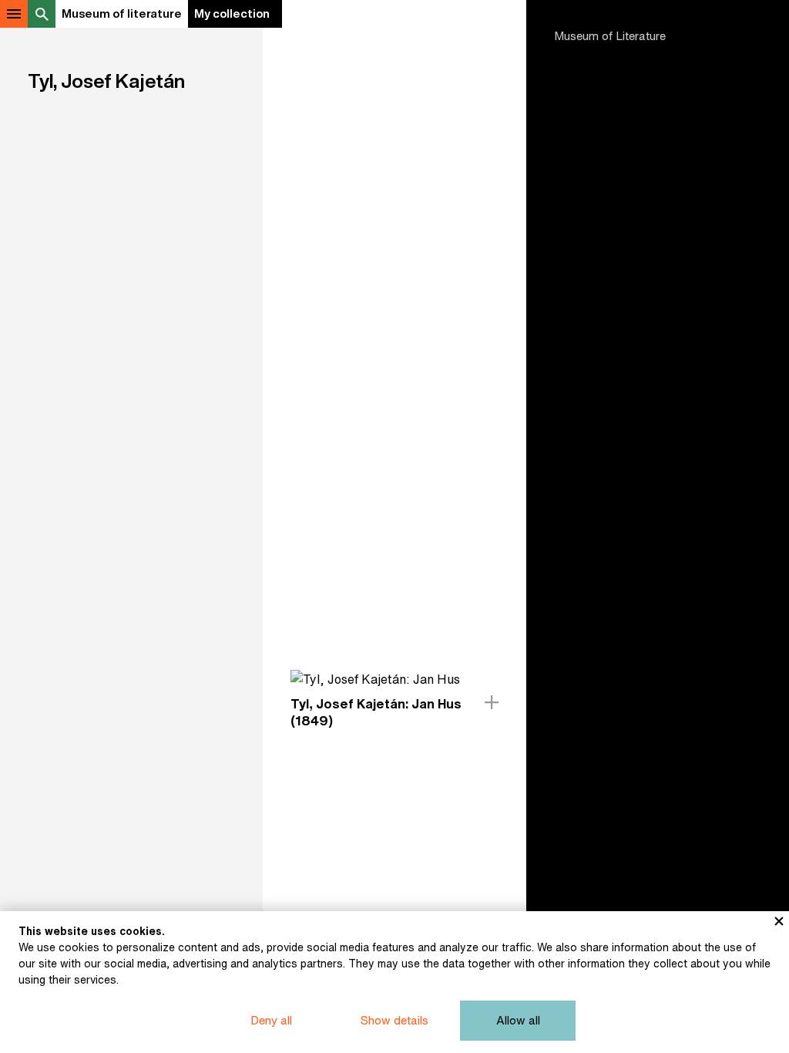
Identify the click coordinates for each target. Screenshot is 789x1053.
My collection (232, 13)
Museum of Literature (610, 36)
